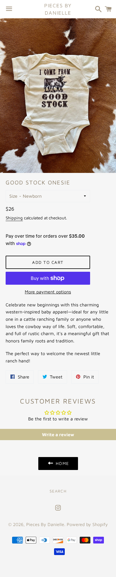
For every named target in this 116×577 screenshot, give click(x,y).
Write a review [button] (58, 434)
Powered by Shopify (87, 524)
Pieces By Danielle (58, 9)
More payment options (48, 291)
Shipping (14, 217)
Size (13, 196)
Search (58, 491)
